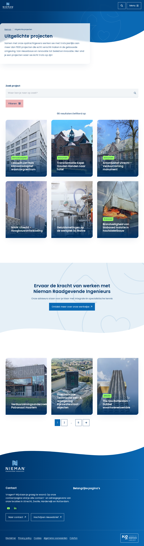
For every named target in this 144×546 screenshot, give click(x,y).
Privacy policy (25, 538)
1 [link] (57, 422)
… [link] (71, 422)
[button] (135, 93)
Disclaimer (11, 538)
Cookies (37, 538)
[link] (86, 422)
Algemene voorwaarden (55, 538)
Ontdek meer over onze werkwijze (70, 306)
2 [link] (64, 422)
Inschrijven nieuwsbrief (46, 517)
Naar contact (15, 517)
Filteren (12, 103)
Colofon (73, 538)
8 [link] (78, 422)
